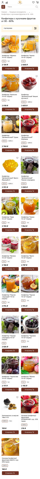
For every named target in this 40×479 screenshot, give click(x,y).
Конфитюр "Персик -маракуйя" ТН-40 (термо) (9, 297)
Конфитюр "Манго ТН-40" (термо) (27, 257)
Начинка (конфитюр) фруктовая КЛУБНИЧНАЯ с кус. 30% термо (29, 418)
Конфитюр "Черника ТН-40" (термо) (28, 337)
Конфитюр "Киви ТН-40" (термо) (8, 218)
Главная (4, 12)
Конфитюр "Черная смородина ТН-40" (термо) (9, 337)
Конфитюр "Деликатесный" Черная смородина (28, 178)
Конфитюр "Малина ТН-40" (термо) (9, 257)
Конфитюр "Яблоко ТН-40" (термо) (28, 377)
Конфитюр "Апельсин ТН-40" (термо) (9, 95)
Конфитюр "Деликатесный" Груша (10, 136)
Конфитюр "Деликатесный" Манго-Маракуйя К (10, 178)
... (29, 12)
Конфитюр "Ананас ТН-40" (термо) (28, 56)
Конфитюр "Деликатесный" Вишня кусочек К (29, 96)
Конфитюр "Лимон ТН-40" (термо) (27, 218)
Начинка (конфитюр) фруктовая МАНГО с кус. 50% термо (10, 460)
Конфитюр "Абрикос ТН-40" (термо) (9, 56)
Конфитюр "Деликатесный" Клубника (27, 137)
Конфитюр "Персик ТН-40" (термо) (28, 296)
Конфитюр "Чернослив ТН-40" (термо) (10, 377)
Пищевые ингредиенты (17, 12)
